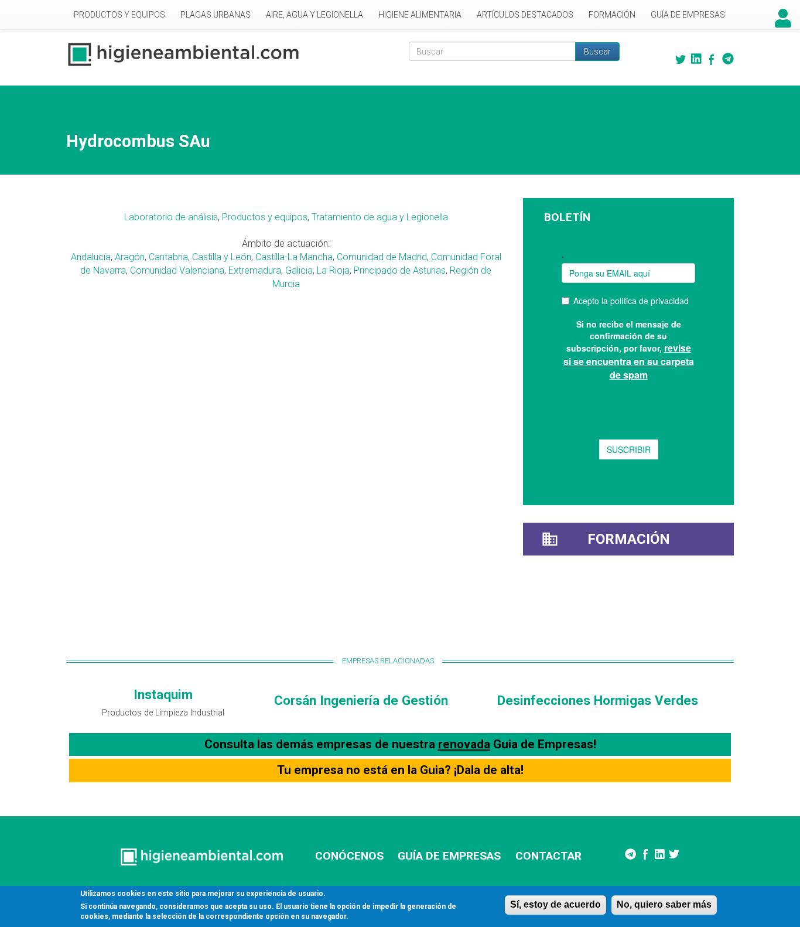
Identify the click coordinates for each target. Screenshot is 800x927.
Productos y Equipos (119, 14)
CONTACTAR (548, 856)
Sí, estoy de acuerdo (555, 904)
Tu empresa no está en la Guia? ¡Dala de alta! (400, 770)
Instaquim (163, 694)
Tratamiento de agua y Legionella (380, 217)
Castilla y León (221, 257)
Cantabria (168, 257)
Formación (612, 14)
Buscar (597, 51)
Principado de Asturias (400, 270)
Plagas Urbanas (215, 14)
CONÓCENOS (349, 856)
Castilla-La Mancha (294, 257)
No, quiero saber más (664, 904)
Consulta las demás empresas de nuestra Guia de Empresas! (400, 744)
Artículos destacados (525, 14)
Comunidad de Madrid (382, 257)
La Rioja (333, 270)
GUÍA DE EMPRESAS (449, 856)
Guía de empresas (688, 14)
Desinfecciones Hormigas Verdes (597, 700)
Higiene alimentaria (419, 14)
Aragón (130, 257)
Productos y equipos (264, 217)
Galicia (299, 270)
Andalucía (91, 257)
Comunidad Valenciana (177, 270)
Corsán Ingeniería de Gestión (361, 700)
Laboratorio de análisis (171, 217)
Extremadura (254, 270)
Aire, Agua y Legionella (314, 14)
